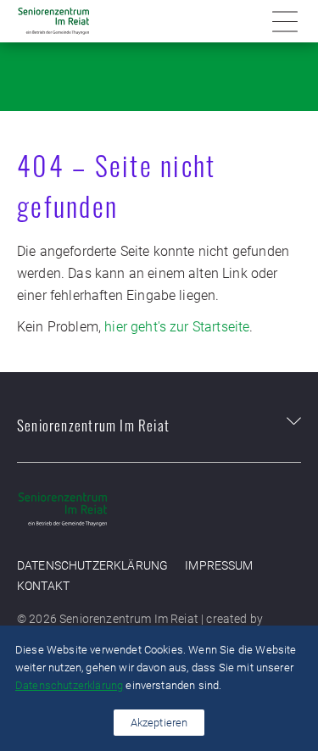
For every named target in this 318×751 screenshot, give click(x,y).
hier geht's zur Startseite (176, 327)
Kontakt (43, 586)
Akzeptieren (159, 722)
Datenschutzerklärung (92, 566)
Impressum (219, 566)
